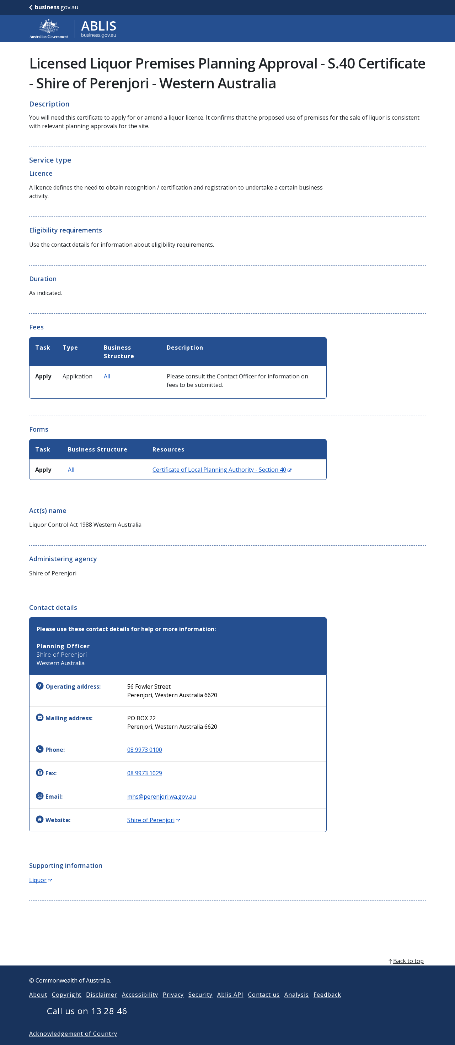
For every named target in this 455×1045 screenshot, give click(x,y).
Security (200, 995)
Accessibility (140, 995)
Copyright (67, 995)
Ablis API (230, 995)
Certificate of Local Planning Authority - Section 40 (221, 470)
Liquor (40, 880)
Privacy (173, 995)
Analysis (296, 995)
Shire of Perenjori (153, 820)
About (38, 995)
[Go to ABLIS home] (73, 28)
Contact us (264, 995)
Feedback (327, 995)
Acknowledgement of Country (73, 1034)
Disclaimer (101, 995)
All (107, 376)
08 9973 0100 (144, 750)
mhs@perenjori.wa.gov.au (161, 796)
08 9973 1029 (144, 773)
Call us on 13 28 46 (87, 1011)
